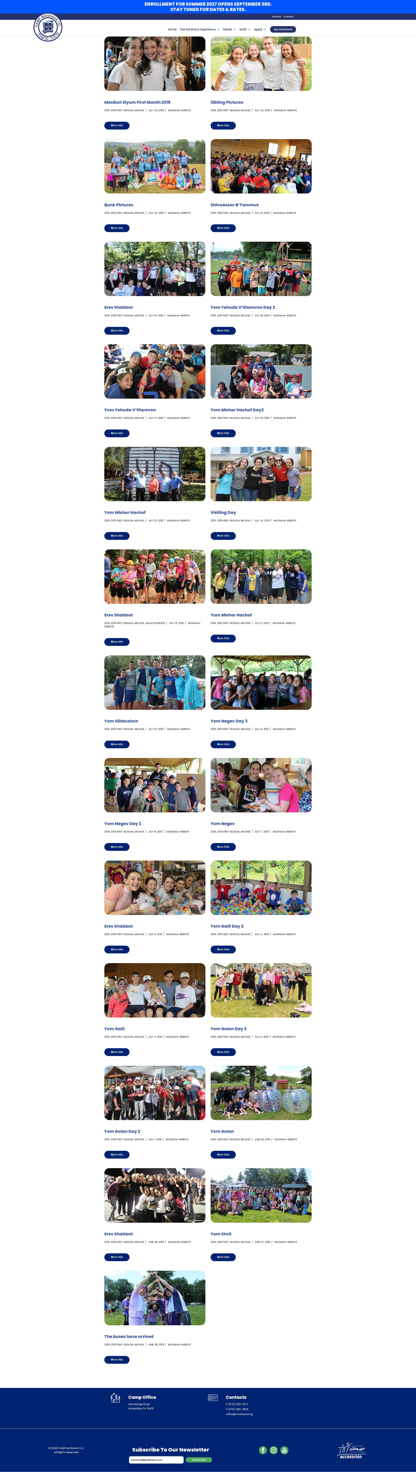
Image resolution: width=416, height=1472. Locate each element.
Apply (258, 29)
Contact (288, 16)
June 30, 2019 (262, 1139)
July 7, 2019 (262, 831)
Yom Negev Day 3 (229, 721)
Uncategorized (155, 623)
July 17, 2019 (155, 418)
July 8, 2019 (155, 831)
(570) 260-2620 (238, 1409)
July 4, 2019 (262, 934)
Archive (139, 110)
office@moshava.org (239, 1414)
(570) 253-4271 (238, 1404)
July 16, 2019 (262, 418)
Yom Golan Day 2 (122, 1131)
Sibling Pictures (227, 102)
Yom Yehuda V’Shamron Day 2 (243, 307)
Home (172, 29)
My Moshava (283, 29)
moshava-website (179, 110)
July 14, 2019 (262, 520)
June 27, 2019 (262, 1242)
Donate (276, 16)
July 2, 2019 (262, 1036)
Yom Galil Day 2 (227, 926)
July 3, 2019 (155, 1036)
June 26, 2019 (156, 1344)
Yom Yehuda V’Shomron (130, 410)
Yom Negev (223, 823)
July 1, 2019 (155, 1139)
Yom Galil (114, 1029)
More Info (117, 125)
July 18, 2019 (262, 315)
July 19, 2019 (155, 315)
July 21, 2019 (262, 213)
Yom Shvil (221, 1234)
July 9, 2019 (262, 729)
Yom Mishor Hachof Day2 (237, 410)
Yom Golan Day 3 (229, 1029)
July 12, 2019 (176, 623)
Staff (243, 29)
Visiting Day (223, 512)
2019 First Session (122, 110)
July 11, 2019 (262, 623)
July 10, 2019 (155, 729)
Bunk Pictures (118, 205)
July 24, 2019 (156, 110)
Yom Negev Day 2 (122, 823)
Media (227, 29)
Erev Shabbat (118, 307)
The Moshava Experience (198, 29)
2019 (107, 110)
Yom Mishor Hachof (125, 512)
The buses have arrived (129, 1336)
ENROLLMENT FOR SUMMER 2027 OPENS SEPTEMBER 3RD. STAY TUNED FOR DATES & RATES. (208, 7)
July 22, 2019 (262, 110)
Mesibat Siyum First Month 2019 (137, 102)
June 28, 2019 (156, 1242)
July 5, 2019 (155, 934)
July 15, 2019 (155, 520)
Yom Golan (222, 1131)
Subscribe (199, 1459)
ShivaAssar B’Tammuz (235, 205)
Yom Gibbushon (121, 721)
